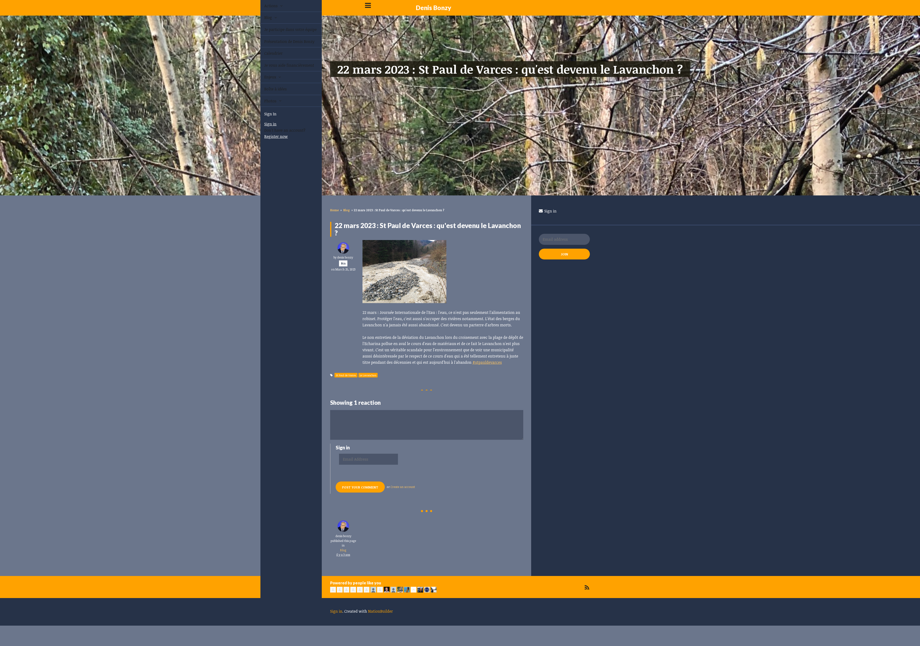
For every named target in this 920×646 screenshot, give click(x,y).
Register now (270, 136)
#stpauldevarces (487, 362)
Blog (263, 17)
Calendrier (268, 53)
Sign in (265, 124)
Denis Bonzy (433, 8)
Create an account (403, 487)
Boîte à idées (270, 89)
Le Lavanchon (368, 375)
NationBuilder (380, 611)
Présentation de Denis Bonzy (284, 41)
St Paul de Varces (346, 375)
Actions (266, 5)
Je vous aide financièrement (284, 65)
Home (334, 210)
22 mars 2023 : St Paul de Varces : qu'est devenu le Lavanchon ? (510, 69)
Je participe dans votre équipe (285, 29)
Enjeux (265, 77)
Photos (265, 101)
